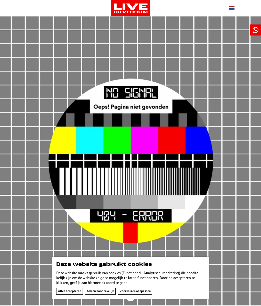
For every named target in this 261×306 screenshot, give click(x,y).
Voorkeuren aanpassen (135, 291)
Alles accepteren (69, 291)
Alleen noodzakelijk (100, 291)
